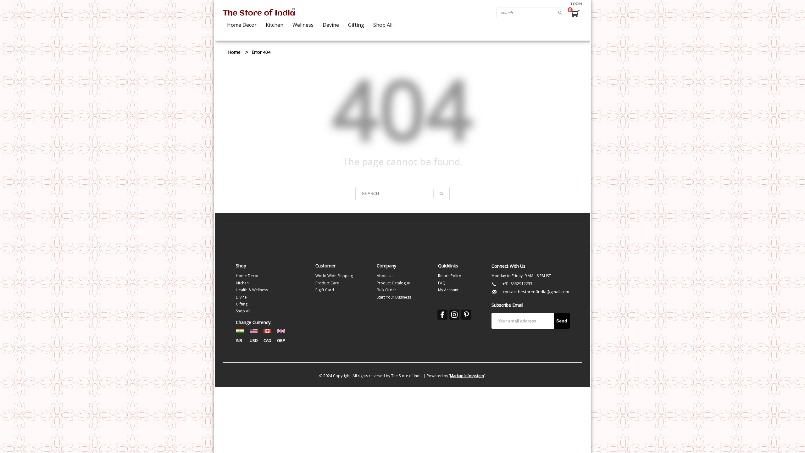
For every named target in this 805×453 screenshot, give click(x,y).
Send (561, 320)
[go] (559, 12)
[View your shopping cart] (575, 14)
